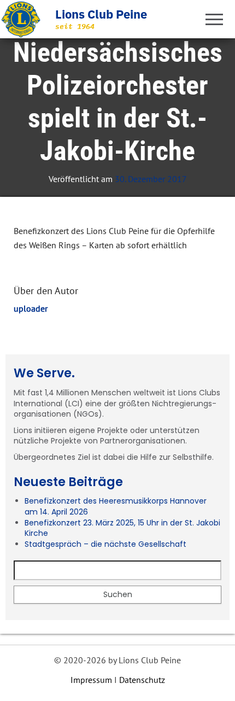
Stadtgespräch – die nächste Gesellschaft (105, 544)
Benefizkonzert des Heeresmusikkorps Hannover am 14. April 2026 (116, 506)
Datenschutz (142, 679)
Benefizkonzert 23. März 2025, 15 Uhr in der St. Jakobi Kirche (122, 528)
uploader (31, 308)
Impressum (91, 679)
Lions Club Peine (101, 14)
